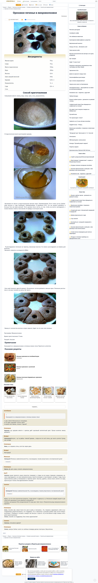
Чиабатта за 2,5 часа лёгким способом (79, 121)
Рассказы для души (74, 29)
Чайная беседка (73, 96)
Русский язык (73, 114)
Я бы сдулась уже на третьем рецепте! (35, 462)
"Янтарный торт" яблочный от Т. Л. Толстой (81, 133)
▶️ (22, 19)
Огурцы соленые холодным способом (81, 165)
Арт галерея (72, 58)
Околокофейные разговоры (77, 77)
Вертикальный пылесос (75, 43)
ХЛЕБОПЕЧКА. (10, 1)
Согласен (31, 578)
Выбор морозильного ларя (78, 215)
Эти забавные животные (76, 36)
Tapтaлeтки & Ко (73, 70)
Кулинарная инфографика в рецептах (79, 40)
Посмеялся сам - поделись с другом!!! (79, 92)
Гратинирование (34, 1)
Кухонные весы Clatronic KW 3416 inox (79, 150)
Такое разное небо (74, 50)
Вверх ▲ (72, 582)
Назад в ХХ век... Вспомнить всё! (78, 46)
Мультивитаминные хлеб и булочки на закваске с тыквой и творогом (82, 21)
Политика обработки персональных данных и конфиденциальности (50, 582)
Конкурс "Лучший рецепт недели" (78, 143)
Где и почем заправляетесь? (77, 80)
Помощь (26, 582)
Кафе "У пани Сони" (74, 62)
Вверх (4, 533)
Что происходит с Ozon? (76, 117)
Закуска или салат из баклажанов (78, 84)
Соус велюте (74, 218)
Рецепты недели (73, 147)
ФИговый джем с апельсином (77, 140)
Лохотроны (72, 136)
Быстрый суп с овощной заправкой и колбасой (82, 188)
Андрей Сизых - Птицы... (76, 124)
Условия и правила (32, 582)
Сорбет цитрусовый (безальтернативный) (82, 157)
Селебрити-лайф (74, 33)
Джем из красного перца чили (77, 74)
